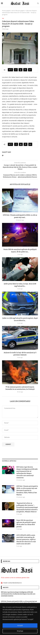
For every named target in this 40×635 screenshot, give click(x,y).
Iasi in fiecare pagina (18, 10)
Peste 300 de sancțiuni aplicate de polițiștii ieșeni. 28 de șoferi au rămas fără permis (26, 523)
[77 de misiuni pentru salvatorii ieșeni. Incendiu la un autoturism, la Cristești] (20, 372)
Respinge (20, 631)
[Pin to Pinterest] (25, 69)
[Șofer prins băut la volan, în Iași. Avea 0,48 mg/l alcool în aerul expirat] (20, 269)
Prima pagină (6, 10)
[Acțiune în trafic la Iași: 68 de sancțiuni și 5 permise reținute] (20, 338)
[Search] (38, 3)
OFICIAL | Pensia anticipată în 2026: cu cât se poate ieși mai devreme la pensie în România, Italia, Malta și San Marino (27, 490)
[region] (20, 619)
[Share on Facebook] (16, 69)
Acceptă (20, 625)
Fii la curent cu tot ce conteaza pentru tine (15, 577)
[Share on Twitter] (20, 69)
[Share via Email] (30, 69)
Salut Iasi (6, 152)
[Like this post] (11, 69)
